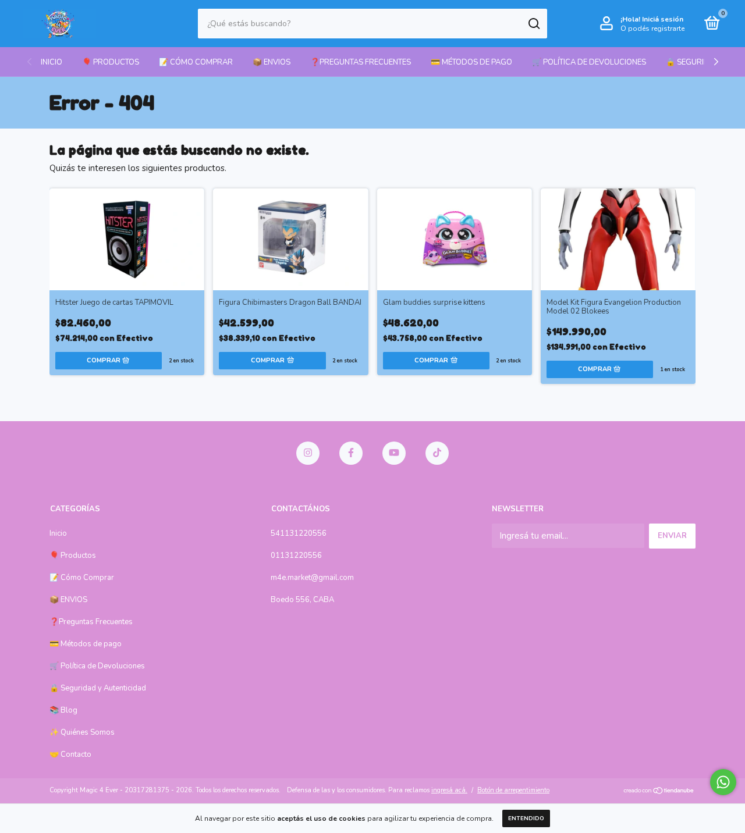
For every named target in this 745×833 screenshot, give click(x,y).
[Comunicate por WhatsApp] (723, 782)
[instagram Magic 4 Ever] (308, 453)
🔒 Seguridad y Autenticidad (97, 688)
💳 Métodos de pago (471, 62)
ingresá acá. (449, 790)
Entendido (526, 818)
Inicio (51, 62)
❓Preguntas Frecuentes (360, 62)
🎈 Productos (110, 62)
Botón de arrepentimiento (513, 790)
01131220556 (296, 555)
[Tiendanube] (659, 792)
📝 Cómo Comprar (196, 62)
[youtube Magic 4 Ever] (394, 453)
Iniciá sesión (662, 19)
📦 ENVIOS (271, 62)
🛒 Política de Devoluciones (589, 62)
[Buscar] (533, 23)
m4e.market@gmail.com (312, 577)
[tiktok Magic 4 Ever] (437, 453)
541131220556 (299, 533)
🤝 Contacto (70, 754)
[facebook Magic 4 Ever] (351, 453)
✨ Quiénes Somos (82, 732)
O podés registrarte (652, 28)
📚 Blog (63, 710)
